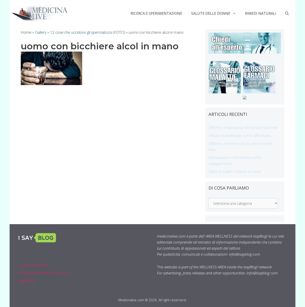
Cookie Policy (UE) (33, 264)
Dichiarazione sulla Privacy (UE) (44, 272)
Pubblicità (26, 280)
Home (26, 32)
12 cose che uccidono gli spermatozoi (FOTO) (87, 32)
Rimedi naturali (260, 13)
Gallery (40, 32)
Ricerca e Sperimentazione (156, 13)
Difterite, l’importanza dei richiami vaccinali (243, 127)
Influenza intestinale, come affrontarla (239, 135)
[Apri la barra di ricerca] (287, 13)
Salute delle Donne (210, 13)
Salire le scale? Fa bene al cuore (235, 171)
